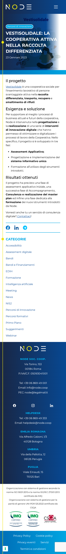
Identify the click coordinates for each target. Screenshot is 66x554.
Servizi (45, 542)
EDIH (9, 271)
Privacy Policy (22, 535)
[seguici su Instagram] (32, 405)
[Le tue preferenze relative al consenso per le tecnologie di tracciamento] (5, 548)
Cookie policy (44, 535)
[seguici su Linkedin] (51, 405)
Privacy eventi (26, 542)
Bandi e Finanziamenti (20, 264)
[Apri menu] (56, 7)
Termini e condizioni (33, 548)
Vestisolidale (14, 86)
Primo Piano (13, 322)
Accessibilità (13, 245)
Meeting (11, 290)
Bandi (9, 258)
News (9, 297)
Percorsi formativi (17, 316)
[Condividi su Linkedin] (16, 228)
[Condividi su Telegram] (25, 228)
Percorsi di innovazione (19, 26)
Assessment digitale (19, 252)
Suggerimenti (15, 329)
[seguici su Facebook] (14, 405)
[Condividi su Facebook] (8, 228)
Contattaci (24, 216)
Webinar (11, 335)
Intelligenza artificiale (19, 284)
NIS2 (9, 303)
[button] (15, 519)
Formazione (13, 277)
